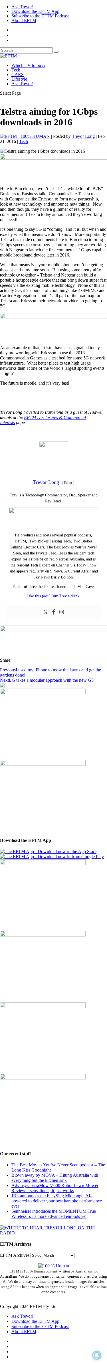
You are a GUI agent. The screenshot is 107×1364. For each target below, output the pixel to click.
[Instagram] (61, 612)
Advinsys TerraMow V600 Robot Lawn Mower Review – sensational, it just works (54, 1188)
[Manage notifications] (96, 1355)
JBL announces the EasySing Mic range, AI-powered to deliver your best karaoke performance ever (56, 1200)
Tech (15, 69)
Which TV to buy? (28, 65)
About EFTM (23, 20)
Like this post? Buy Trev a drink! (54, 596)
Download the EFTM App (35, 11)
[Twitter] (45, 612)
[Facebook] (53, 612)
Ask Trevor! (22, 6)
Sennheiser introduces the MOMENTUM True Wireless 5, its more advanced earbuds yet (53, 1214)
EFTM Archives (14, 1255)
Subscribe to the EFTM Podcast (40, 15)
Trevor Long (83, 136)
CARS (17, 74)
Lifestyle (19, 79)
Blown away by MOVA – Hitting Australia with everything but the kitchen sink (54, 1178)
